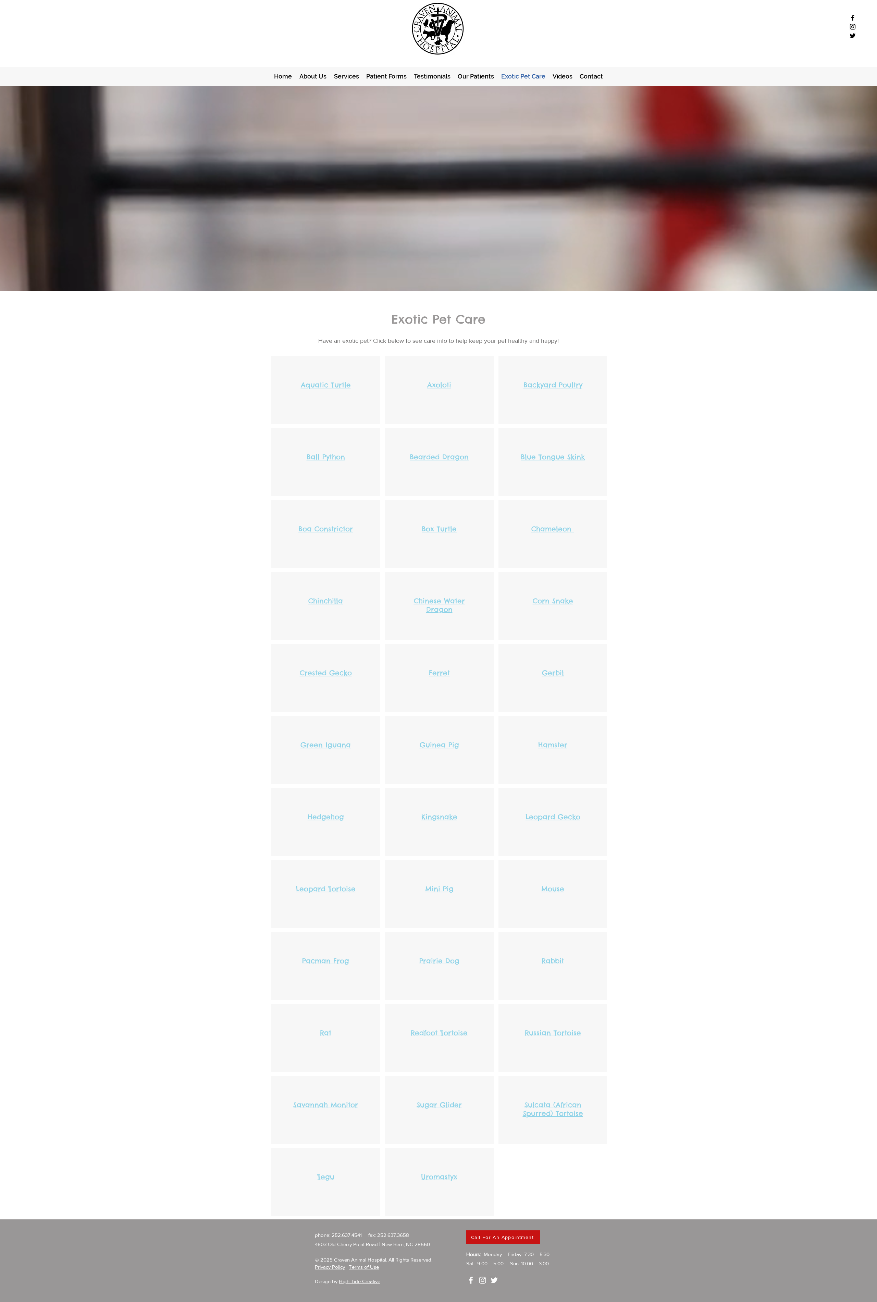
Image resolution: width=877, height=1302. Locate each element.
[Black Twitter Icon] (852, 35)
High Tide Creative (359, 1281)
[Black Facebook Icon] (852, 18)
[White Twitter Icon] (494, 1280)
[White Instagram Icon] (482, 1280)
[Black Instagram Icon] (852, 27)
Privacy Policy (330, 1267)
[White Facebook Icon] (470, 1280)
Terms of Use (364, 1267)
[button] (386, 76)
